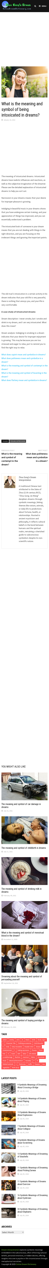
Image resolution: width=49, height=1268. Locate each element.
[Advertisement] (24, 37)
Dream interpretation (10, 1250)
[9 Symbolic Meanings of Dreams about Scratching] (8, 1140)
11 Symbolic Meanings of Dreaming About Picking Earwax (32, 1169)
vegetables (6, 1068)
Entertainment (7, 1050)
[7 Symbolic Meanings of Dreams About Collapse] (8, 1126)
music (4, 1061)
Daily (7, 1047)
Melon (33, 1057)
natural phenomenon (16, 1061)
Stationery (22, 1064)
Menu (44, 6)
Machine (17, 1057)
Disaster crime (28, 1047)
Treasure (37, 1064)
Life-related (32, 1054)
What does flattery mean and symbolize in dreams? (24, 380)
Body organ (42, 1040)
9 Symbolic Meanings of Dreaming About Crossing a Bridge (32, 1086)
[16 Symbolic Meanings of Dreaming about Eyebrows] (8, 1195)
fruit (4, 1054)
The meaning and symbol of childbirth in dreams (23, 847)
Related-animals (8, 1064)
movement (41, 1057)
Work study (15, 1068)
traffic (30, 1064)
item (18, 1054)
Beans (27, 1040)
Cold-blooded (38, 1043)
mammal (26, 1057)
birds (33, 1040)
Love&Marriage (7, 1057)
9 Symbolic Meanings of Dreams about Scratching (31, 1141)
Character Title (10, 1043)
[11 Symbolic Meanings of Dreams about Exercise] (8, 1181)
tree (43, 1064)
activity (11, 1040)
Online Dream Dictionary (26, 1264)
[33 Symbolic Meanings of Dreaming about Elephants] (8, 1209)
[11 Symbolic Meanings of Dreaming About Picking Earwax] (8, 1168)
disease (38, 1047)
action (5, 1040)
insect (13, 1054)
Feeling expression (17, 441)
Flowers (34, 1050)
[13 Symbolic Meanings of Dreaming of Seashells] (8, 1154)
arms (18, 1040)
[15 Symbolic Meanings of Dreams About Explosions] (8, 1112)
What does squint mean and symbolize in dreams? (23, 354)
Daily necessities (17, 1047)
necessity (28, 1061)
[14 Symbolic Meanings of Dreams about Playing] (8, 1098)
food (41, 1050)
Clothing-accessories (24, 1043)
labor (24, 1054)
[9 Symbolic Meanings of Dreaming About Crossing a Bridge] (8, 1085)
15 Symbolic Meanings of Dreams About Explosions (31, 1113)
